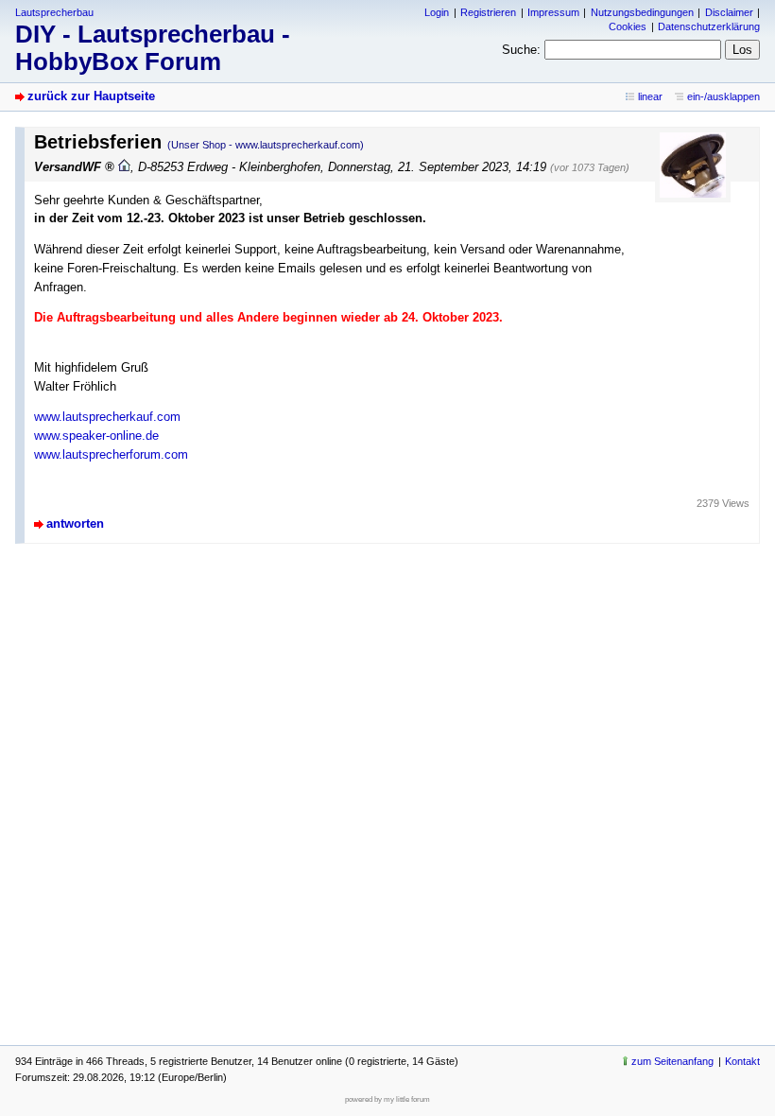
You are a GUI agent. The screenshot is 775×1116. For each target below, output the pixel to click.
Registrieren (488, 12)
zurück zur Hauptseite (91, 96)
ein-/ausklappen (723, 96)
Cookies (627, 26)
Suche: (521, 50)
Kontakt (742, 1061)
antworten (75, 523)
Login (436, 12)
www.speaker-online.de (96, 435)
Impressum (553, 12)
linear (650, 96)
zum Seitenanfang (672, 1061)
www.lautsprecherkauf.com (107, 417)
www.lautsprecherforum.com (111, 454)
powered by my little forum (387, 1099)
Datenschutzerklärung (709, 26)
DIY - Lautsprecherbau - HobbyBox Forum (152, 48)
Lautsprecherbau (54, 12)
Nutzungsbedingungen (642, 12)
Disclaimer (729, 12)
